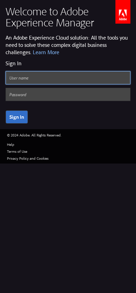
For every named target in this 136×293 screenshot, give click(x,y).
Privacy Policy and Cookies (27, 158)
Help (10, 144)
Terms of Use (17, 151)
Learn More (46, 52)
